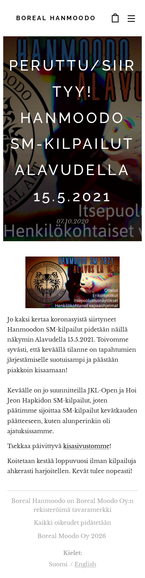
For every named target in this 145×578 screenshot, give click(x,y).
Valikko (131, 18)
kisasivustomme (86, 446)
